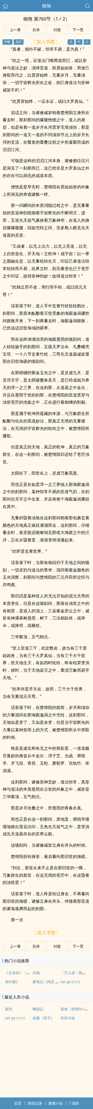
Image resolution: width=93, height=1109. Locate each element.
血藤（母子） (43, 1017)
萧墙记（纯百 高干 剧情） (53, 981)
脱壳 (8, 1008)
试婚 (36, 972)
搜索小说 (55, 1103)
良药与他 (67, 1017)
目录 (36, 29)
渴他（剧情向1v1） (76, 1008)
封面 (57, 29)
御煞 (46, 6)
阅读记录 (35, 1103)
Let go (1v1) (70, 981)
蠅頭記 (38, 1008)
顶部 (75, 1103)
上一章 (15, 29)
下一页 (78, 29)
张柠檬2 (11, 981)
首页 (17, 1103)
